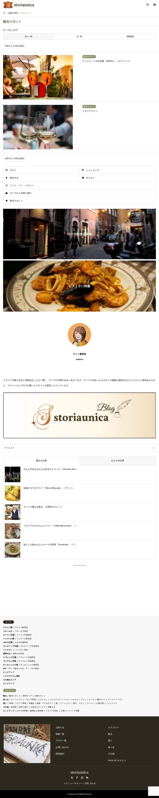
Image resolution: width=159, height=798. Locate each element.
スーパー (90, 703)
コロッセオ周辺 (21, 631)
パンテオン (7, 650)
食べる (6, 699)
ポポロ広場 (7, 642)
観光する (14, 178)
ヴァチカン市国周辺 (26, 661)
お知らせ (60, 727)
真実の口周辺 (18, 653)
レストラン (42, 699)
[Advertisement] (79, 589)
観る (5, 696)
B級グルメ (101, 699)
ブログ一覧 (61, 740)
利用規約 (60, 754)
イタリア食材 (20, 703)
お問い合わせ (62, 747)
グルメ (13, 170)
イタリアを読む (52, 711)
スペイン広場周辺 (24, 635)
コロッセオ (7, 631)
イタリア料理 (30, 699)
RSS (87, 777)
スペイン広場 (8, 635)
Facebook (77, 777)
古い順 (79, 36)
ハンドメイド (111, 703)
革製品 (31, 703)
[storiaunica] (18, 5)
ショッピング (92, 170)
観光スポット (16, 200)
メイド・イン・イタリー (22, 185)
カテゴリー (113, 727)
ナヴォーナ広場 (9, 657)
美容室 (14, 707)
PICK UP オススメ (117, 760)
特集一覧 (60, 734)
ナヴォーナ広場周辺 (26, 657)
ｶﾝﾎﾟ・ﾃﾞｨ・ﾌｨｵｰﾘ (10, 668)
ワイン (83, 699)
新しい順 (28, 36)
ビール (91, 699)
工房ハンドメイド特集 (70, 711)
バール (66, 699)
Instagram (82, 777)
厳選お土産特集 (36, 711)
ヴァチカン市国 (9, 661)
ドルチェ (75, 699)
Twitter (72, 777)
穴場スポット (39, 696)
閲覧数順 (130, 36)
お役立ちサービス (38, 707)
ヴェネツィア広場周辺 (29, 646)
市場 (11, 703)
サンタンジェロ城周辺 (29, 665)
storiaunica (80, 772)
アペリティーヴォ (115, 699)
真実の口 (7, 653)
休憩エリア (27, 696)
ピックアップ (8, 672)
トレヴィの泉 (8, 639)
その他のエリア (9, 680)
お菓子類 (100, 703)
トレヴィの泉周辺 (24, 639)
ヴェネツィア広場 (10, 646)
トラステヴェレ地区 (11, 676)
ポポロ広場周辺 (21, 642)
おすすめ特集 (22, 711)
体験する (51, 707)
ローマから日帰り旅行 (21, 193)
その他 (6, 707)
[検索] (147, 4)
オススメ (90, 178)
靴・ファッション (63, 703)
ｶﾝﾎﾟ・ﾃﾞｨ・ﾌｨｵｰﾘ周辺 (29, 668)
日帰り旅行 (23, 707)
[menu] (154, 4)
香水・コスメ (78, 703)
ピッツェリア (16, 699)
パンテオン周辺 (21, 650)
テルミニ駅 (7, 627)
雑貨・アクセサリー (45, 703)
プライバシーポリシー (73, 783)
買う (5, 703)
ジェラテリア (55, 699)
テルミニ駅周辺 (21, 627)
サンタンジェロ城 (10, 665)
